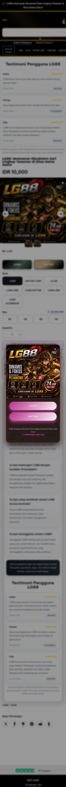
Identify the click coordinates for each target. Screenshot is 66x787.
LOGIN (33, 406)
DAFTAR (33, 416)
